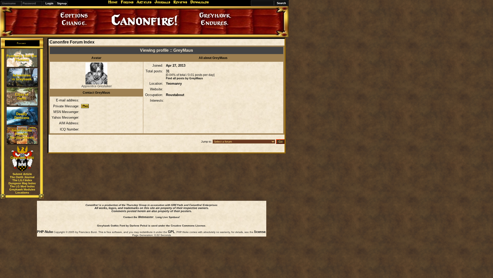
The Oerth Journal (22, 177)
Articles (144, 2)
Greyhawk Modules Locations (22, 191)
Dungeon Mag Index (22, 183)
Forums (127, 2)
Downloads (199, 2)
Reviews (180, 2)
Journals (162, 2)
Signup (62, 3)
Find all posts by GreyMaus (184, 78)
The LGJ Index (22, 180)
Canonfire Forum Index (72, 42)
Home (113, 2)
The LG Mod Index (22, 186)
